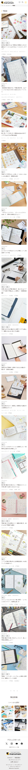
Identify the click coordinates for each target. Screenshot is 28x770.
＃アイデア (16, 179)
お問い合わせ (14, 762)
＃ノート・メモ (5, 138)
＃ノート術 (19, 138)
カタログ (9, 757)
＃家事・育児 (10, 99)
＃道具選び (16, 680)
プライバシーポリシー (15, 766)
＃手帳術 (3, 54)
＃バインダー (13, 94)
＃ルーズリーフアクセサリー (8, 97)
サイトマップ (9, 764)
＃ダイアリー (22, 51)
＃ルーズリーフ (5, 51)
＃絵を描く (9, 54)
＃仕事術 (11, 295)
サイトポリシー (18, 764)
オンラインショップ (14, 759)
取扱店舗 (17, 757)
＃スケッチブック (14, 51)
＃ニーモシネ (22, 604)
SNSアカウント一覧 (14, 747)
